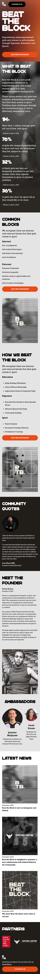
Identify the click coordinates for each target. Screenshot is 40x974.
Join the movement (20, 54)
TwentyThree (6, 964)
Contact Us (17, 4)
